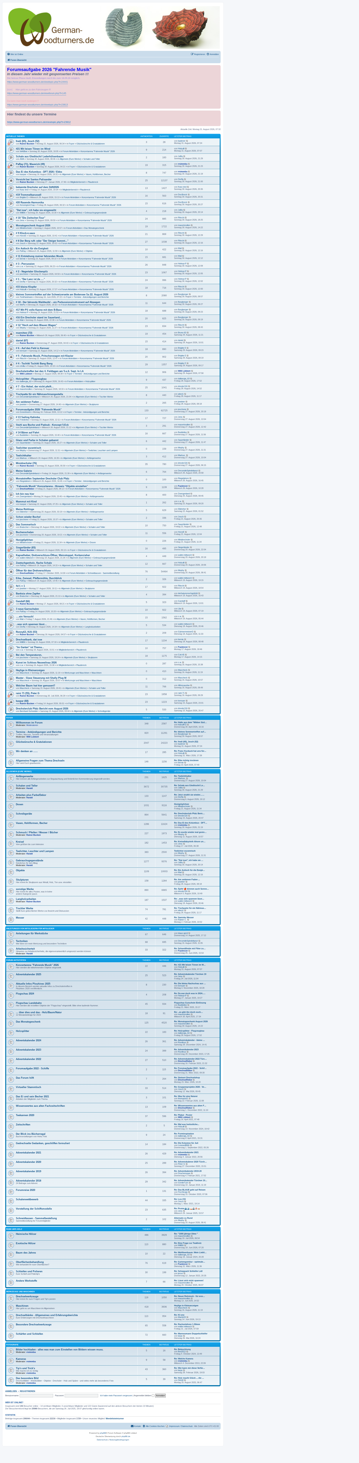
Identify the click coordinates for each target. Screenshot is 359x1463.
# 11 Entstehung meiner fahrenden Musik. (40, 256)
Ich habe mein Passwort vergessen (116, 1395)
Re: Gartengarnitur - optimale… (189, 1262)
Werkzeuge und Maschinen (77, 673)
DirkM (180, 1380)
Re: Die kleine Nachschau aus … (190, 983)
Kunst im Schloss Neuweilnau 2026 (36, 662)
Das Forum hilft (25, 1077)
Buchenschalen (25, 532)
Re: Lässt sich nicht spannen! (189, 1280)
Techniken (22, 941)
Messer (20, 917)
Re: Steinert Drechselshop (187, 1077)
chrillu (22, 366)
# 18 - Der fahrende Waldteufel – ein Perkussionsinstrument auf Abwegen (58, 302)
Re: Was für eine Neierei (185, 1096)
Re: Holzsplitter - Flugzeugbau (189, 1031)
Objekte (89, 251)
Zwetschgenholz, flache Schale (34, 562)
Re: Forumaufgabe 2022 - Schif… (190, 1068)
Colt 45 (181, 655)
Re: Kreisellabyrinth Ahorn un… (189, 841)
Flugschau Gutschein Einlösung (190, 1003)
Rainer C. (182, 920)
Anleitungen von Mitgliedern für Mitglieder (30, 929)
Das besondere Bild (27, 1378)
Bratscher (24, 527)
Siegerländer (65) (26, 547)
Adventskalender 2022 (28, 1059)
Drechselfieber (27, 489)
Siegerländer (183, 547)
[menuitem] (15, 54)
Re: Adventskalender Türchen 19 (190, 974)
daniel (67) (22, 340)
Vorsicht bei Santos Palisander (34, 179)
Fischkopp (183, 1192)
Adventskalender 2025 (28, 974)
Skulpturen (94, 404)
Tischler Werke (106, 397)
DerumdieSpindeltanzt (30, 397)
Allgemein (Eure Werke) (70, 159)
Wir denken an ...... (27, 751)
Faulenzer (183, 486)
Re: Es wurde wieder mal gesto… (190, 832)
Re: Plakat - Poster (183, 1115)
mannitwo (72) (24, 332)
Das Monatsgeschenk (94, 228)
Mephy (23, 328)
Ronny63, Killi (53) (26, 632)
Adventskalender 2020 (28, 1162)
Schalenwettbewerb (27, 1199)
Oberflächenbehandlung (30, 1262)
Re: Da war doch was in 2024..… (189, 993)
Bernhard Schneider (29, 711)
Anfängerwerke (94, 458)
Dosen (93, 542)
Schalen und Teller (91, 159)
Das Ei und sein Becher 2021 (32, 1096)
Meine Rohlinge (25, 509)
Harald (29, 788)
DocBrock (182, 194)
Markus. (23, 458)
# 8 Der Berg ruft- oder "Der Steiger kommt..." (42, 240)
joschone (24, 274)
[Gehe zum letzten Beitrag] (187, 141)
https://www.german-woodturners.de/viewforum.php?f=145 (36, 93)
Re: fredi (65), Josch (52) (186, 741)
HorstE (23, 236)
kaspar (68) (22, 701)
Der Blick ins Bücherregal (30, 1134)
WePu (22, 305)
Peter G (181, 1164)
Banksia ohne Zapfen (28, 593)
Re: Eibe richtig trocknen (186, 760)
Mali (180, 248)
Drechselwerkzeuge (27, 1296)
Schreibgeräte (104, 711)
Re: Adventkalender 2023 (186, 1049)
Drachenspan (184, 1173)
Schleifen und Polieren (29, 1271)
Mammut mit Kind (26, 501)
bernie (22, 259)
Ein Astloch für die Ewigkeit (32, 248)
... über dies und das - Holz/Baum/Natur (39, 1012)
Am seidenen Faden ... (29, 401)
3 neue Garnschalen (27, 608)
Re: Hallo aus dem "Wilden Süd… (190, 722)
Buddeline (24, 435)
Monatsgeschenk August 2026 (33, 225)
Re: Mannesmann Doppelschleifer (190, 1333)
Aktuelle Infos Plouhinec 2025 (33, 983)
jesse (180, 1273)
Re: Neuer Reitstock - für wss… (189, 1296)
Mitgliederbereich (78, 182)
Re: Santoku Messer (184, 917)
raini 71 (181, 693)
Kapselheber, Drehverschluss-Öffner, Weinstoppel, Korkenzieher (53, 555)
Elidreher (24, 512)
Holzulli (181, 148)
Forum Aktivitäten (70, 151)
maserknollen (184, 225)
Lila (179, 608)
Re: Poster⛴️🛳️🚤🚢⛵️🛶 (187, 1208)
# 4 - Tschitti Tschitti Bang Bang (34, 363)
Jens (22, 220)
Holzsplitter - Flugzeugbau (31, 378)
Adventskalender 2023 (28, 1049)
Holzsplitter (90, 381)
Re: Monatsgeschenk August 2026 (191, 1021)
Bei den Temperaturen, (29, 655)
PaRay (23, 251)
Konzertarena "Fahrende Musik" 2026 (98, 151)
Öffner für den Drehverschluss (33, 570)
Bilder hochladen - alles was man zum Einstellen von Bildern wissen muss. (59, 1349)
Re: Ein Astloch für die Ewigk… (189, 870)
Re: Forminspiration (184, 1134)
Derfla (180, 179)
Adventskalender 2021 (28, 1152)
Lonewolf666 (183, 1145)
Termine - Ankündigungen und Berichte (91, 297)
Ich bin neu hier (25, 493)
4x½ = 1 (20, 585)
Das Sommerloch (26, 524)
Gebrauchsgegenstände (96, 213)
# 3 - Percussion (25, 263)
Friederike (24, 420)
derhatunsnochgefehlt (188, 593)
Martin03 (182, 1317)
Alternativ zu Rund (183, 1218)
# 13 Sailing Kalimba (28, 417)
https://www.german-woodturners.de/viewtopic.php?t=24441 (37, 82)
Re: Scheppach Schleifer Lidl (188, 1271)
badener (181, 141)
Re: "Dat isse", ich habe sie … (188, 860)
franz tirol (24, 190)
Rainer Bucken (27, 144)
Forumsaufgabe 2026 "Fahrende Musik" (39, 409)
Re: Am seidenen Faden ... (187, 879)
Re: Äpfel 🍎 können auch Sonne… (191, 889)
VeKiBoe (23, 151)
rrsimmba (182, 164)
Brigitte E (24, 197)
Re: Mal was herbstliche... (186, 1124)
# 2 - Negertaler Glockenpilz (32, 271)
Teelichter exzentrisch (28, 447)
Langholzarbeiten (92, 627)
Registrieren (27, 1391)
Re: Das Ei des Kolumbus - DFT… (190, 823)
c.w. (21, 266)
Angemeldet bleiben (143, 1395)
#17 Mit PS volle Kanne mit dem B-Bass (39, 309)
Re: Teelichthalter (182, 776)
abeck (181, 394)
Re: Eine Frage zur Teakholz (188, 1243)
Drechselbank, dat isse (29, 639)
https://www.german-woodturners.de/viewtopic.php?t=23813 (37, 104)
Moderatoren (32, 725)
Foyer (71, 144)
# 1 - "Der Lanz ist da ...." (30, 279)
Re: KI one (179, 1315)
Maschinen (97, 673)
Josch (22, 243)
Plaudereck (93, 182)
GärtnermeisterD (185, 632)
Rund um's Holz (14, 1229)
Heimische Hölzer (26, 1234)
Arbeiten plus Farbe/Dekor (31, 795)
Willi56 (22, 213)
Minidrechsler (26, 228)
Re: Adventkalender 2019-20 (188, 1171)
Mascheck (24, 673)
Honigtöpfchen (24, 539)
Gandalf (181, 601)
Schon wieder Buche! (28, 516)
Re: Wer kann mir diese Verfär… (189, 1368)
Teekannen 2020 (25, 1115)
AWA (22, 159)
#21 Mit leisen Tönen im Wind (33, 148)
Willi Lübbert (26, 374)
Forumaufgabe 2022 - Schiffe (32, 1068)
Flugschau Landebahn (29, 1003)
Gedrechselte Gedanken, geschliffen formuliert (43, 1143)
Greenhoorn (25, 412)
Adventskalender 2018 (28, 1180)
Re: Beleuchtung (182, 1349)
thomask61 (183, 1098)
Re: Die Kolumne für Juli (186, 1143)
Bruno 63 (182, 332)
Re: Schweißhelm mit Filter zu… (190, 948)
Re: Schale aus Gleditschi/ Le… (189, 785)
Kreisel (20, 841)
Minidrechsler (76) (26, 463)
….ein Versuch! (24, 616)
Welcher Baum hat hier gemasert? (35, 685)
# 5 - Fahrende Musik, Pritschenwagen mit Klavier (44, 355)
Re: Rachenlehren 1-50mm (187, 1324)
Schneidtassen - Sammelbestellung (103, 573)
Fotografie (12, 1345)
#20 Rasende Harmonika (30, 202)
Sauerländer (25, 443)
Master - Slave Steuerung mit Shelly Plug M (41, 678)
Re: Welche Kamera (183, 1359)
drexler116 (183, 386)
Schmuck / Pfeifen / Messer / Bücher (37, 832)
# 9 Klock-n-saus (25, 233)
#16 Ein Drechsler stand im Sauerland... (39, 317)
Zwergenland (26, 496)
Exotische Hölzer (26, 1243)
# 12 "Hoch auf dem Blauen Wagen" (36, 325)
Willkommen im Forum (29, 722)
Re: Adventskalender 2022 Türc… (190, 1059)
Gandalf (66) (23, 601)
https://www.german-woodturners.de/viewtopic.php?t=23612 (39, 122)
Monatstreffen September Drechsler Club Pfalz (42, 478)
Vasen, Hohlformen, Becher (98, 174)
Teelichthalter (23, 455)
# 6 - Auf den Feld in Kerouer (32, 348)
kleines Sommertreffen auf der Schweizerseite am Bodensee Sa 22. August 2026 (62, 294)
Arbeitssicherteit (25, 948)
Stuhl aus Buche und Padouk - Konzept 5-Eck (42, 424)
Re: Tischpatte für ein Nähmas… (190, 908)
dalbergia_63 (25, 381)
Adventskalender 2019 (28, 1171)
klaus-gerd (183, 933)
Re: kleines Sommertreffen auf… (190, 732)
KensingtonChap (27, 205)
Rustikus (182, 1042)
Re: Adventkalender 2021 (186, 1152)
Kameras (21, 1359)
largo (180, 1336)
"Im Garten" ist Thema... (30, 647)
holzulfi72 (182, 724)
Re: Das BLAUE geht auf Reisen (189, 1190)
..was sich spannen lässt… (31, 624)
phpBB (103, 1433)
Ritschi (181, 217)
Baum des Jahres (26, 1252)
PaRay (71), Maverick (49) (30, 164)
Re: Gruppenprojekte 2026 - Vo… (190, 1087)
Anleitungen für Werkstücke (32, 933)
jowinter (23, 404)
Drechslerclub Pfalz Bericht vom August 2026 (42, 708)
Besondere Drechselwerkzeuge (33, 1324)
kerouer (23, 351)
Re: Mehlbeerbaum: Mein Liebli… (190, 1252)
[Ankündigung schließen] (218, 67)
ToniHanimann (26, 297)
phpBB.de (126, 1436)
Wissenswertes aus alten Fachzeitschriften (40, 1105)
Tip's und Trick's (25, 1368)
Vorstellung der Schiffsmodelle (34, 1208)
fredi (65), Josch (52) (27, 141)
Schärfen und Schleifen (29, 1333)
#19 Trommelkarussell (28, 194)
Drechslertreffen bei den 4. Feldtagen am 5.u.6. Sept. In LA (50, 371)
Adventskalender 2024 (28, 1040)
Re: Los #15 (180, 1199)
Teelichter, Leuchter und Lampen (103, 450)
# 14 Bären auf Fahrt (27, 432)
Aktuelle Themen (15, 136)
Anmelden (11, 1391)
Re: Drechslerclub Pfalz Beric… (189, 813)
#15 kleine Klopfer (26, 286)
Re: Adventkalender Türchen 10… (190, 1180)
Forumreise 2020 (25, 1190)
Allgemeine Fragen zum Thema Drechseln (40, 760)
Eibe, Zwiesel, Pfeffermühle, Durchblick (39, 578)
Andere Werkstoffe (26, 1280)
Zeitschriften (23, 1124)
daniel (180, 340)
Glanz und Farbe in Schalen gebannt (37, 440)
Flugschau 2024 (25, 993)
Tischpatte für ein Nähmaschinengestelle (39, 394)
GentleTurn (183, 1183)
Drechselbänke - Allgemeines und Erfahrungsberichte (47, 1315)
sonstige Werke (25, 889)
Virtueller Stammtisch (28, 1087)
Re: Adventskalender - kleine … (189, 1040)
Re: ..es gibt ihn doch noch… (188, 1012)
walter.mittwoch (27, 558)
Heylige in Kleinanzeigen (30, 670)
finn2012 (182, 1351)
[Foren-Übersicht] (113, 27)
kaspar (23, 174)
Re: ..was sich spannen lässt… (189, 899)
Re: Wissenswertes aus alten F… (190, 1105)
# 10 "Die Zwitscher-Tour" (30, 217)
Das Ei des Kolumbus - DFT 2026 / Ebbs (39, 171)
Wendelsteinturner (115, 1418)
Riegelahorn (25, 481)
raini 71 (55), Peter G (27, 693)
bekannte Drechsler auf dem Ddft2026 (37, 187)
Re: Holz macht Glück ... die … (189, 1378)
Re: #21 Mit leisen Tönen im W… (190, 965)
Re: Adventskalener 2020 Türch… (190, 1162)
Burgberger (183, 294)
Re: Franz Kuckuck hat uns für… (190, 751)
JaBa (180, 156)
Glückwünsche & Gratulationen (90, 144)
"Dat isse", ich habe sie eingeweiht (36, 210)
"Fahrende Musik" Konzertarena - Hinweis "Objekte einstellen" (52, 486)
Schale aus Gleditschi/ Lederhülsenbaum (40, 156)
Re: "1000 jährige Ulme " (186, 1234)
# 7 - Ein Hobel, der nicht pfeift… (35, 386)
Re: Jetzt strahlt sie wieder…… (189, 795)
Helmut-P (182, 263)
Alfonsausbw (184, 685)
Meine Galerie (24, 470)
